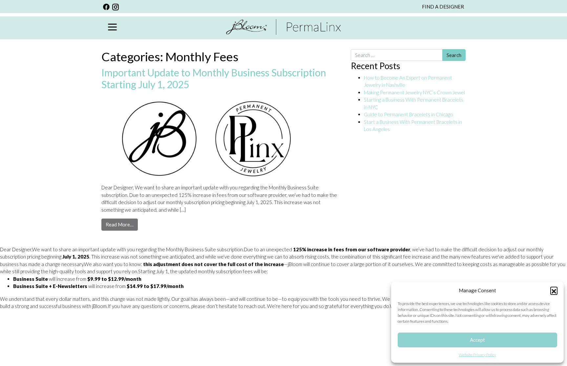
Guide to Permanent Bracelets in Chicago (408, 114)
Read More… (122, 224)
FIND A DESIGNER (443, 7)
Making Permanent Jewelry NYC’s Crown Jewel (414, 92)
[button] (554, 290)
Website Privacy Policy (477, 354)
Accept (477, 340)
